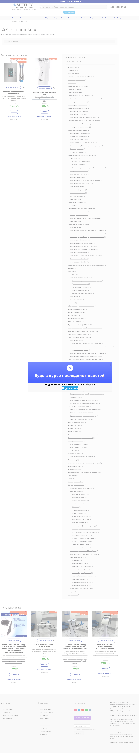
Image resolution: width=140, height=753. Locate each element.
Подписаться (70, 388)
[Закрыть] (109, 364)
